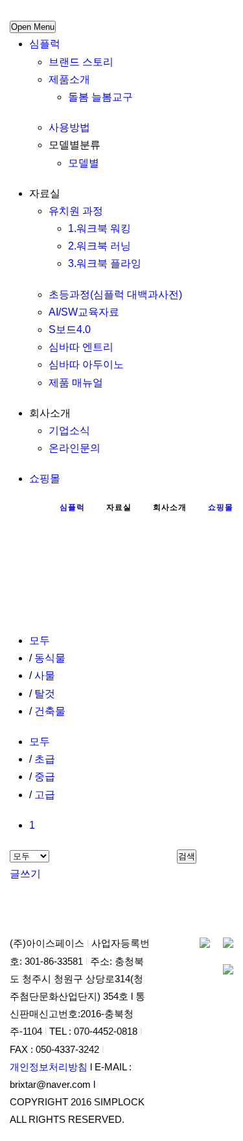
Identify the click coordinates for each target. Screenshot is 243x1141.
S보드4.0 (70, 329)
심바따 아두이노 (86, 364)
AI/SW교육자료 (84, 311)
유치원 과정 (76, 210)
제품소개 (69, 79)
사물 (44, 675)
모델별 (83, 162)
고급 (44, 794)
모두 (39, 640)
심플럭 (44, 43)
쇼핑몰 (44, 478)
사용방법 (69, 127)
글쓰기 (25, 873)
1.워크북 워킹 (99, 228)
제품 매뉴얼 (76, 382)
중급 (44, 776)
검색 (186, 856)
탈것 (44, 693)
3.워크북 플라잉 (104, 263)
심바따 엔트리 (81, 346)
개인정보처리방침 (48, 1067)
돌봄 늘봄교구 (100, 96)
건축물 (49, 711)
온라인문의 (74, 448)
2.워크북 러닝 (99, 245)
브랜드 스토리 (81, 61)
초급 (44, 759)
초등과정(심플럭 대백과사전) (115, 294)
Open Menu (32, 27)
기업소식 (69, 430)
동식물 (49, 657)
